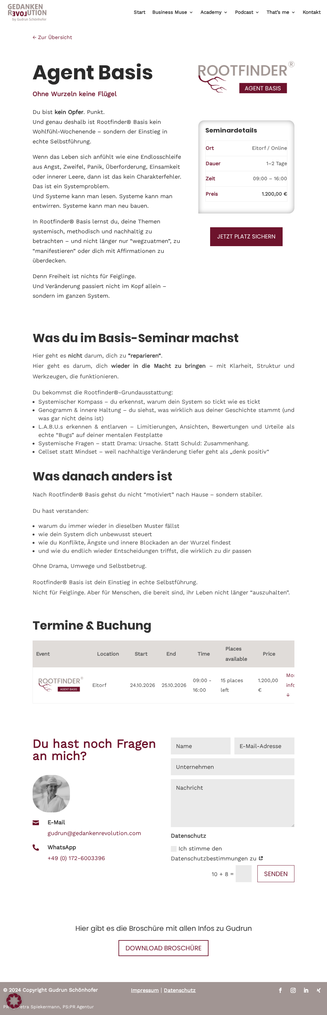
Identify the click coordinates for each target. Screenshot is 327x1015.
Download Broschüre (163, 948)
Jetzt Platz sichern (246, 236)
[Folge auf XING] (319, 990)
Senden (276, 873)
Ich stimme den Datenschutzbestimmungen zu (214, 853)
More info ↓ (292, 685)
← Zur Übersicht (52, 37)
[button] (14, 1001)
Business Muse (169, 12)
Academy (211, 12)
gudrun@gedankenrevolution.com (94, 833)
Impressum (145, 990)
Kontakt (312, 12)
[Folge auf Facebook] (280, 990)
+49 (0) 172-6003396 (76, 858)
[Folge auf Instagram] (293, 990)
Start (139, 12)
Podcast (244, 12)
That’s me (278, 12)
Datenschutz (180, 990)
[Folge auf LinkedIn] (306, 990)
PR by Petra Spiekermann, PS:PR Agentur (48, 1006)
